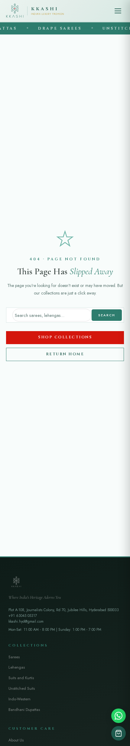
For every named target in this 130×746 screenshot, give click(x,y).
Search (106, 315)
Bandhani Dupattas (24, 709)
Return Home (65, 354)
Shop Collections (65, 337)
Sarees (14, 657)
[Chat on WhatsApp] (118, 716)
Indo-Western (19, 699)
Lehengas (16, 667)
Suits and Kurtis (21, 678)
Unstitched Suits (21, 688)
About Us (16, 740)
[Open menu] (118, 11)
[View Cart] (118, 733)
